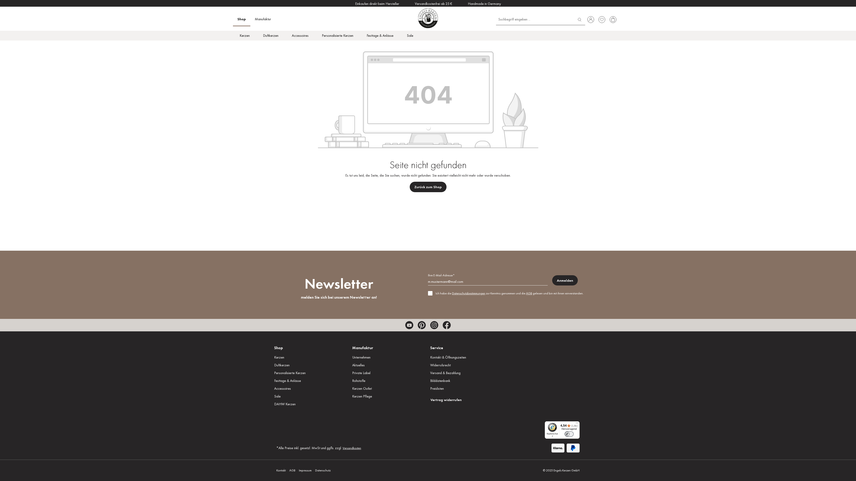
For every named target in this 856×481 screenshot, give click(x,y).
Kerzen (279, 357)
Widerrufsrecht (440, 365)
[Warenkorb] (613, 19)
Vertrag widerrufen (446, 399)
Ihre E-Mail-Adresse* (441, 275)
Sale (277, 396)
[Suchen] (579, 19)
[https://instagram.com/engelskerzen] (434, 325)
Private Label (361, 373)
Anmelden (565, 280)
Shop (278, 347)
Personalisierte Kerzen (290, 373)
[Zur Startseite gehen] (428, 18)
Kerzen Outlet (362, 388)
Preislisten (437, 388)
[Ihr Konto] (590, 19)
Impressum (305, 470)
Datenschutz (323, 470)
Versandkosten (352, 448)
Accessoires (282, 388)
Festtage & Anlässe (287, 380)
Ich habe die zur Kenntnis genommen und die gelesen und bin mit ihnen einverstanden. (509, 293)
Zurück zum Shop (428, 187)
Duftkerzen (282, 365)
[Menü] (577, 424)
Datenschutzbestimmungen (468, 293)
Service (436, 347)
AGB (529, 293)
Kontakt (281, 470)
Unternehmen (361, 357)
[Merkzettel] (601, 19)
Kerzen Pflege (362, 396)
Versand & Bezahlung (445, 373)
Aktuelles (358, 365)
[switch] (569, 434)
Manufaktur (362, 347)
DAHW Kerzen (285, 404)
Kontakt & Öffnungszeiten (448, 357)
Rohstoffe (358, 380)
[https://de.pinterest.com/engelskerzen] (422, 325)
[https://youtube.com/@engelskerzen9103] (409, 325)
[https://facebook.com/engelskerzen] (446, 325)
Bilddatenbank (440, 380)
